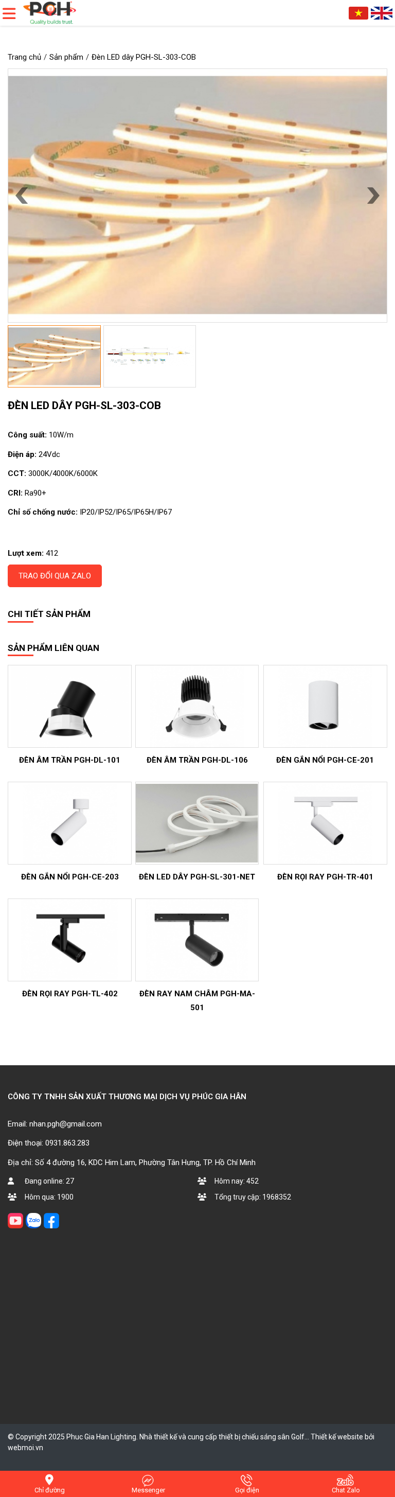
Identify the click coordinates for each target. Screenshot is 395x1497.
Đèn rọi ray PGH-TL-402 (70, 993)
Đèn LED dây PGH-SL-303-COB (84, 405)
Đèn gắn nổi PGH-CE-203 (70, 877)
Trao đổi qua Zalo (55, 575)
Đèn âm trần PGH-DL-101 (69, 760)
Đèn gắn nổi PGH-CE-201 (325, 760)
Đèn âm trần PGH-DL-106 (197, 760)
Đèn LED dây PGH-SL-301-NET (197, 877)
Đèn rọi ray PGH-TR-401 (325, 877)
